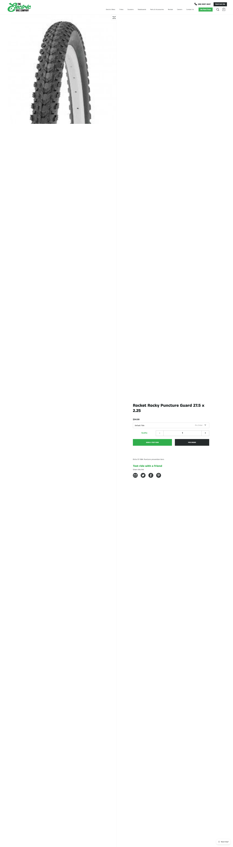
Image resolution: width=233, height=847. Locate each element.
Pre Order (192, 442)
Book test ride (220, 4)
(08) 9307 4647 (204, 4)
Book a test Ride (152, 442)
